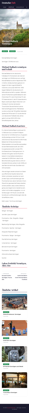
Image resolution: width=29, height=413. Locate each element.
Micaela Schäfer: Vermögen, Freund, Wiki (7, 276)
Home (4, 7)
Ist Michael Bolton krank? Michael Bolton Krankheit (21, 276)
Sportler (11, 7)
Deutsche (8, 2)
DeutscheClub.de (11, 407)
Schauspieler (20, 7)
